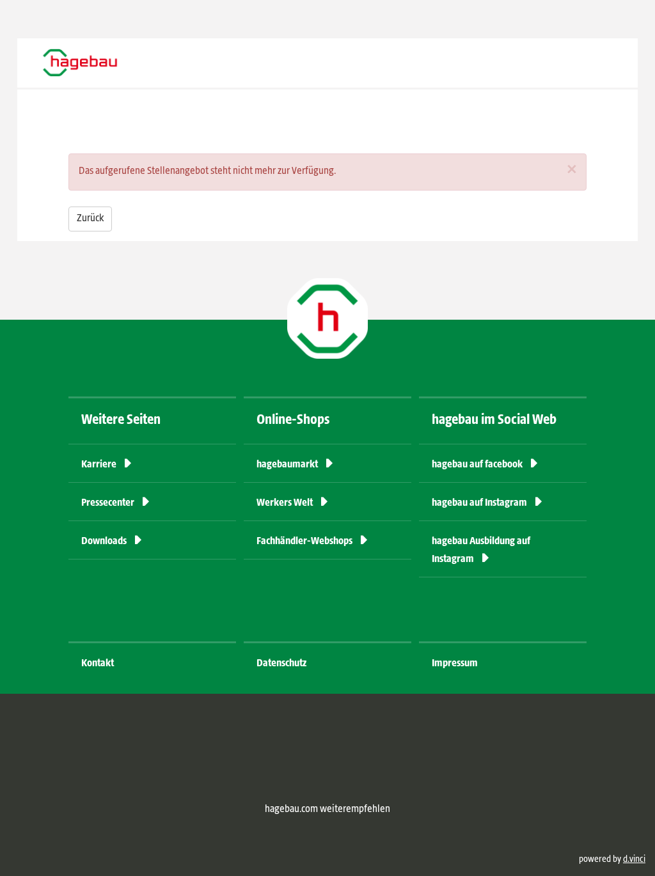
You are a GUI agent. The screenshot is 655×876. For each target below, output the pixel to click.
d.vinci (634, 859)
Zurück (90, 218)
